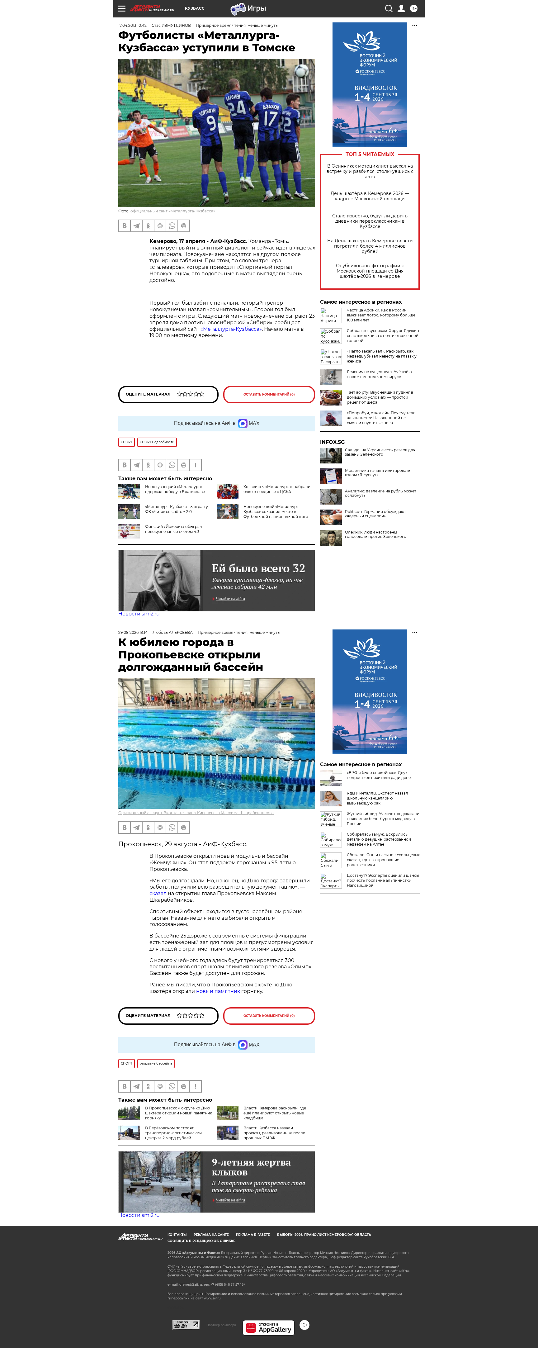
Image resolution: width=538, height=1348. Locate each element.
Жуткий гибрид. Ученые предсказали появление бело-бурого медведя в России (383, 818)
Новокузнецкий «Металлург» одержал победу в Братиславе (175, 489)
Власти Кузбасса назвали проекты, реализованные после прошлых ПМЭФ (274, 1133)
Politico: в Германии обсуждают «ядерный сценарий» (375, 514)
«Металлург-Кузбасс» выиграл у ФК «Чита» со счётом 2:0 (176, 509)
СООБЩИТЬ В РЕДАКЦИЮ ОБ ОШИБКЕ (201, 1241)
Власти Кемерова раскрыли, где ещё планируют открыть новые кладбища (274, 1113)
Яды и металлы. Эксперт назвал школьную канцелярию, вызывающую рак (377, 798)
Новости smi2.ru (139, 614)
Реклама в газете (253, 1235)
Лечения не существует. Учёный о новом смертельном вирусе (379, 374)
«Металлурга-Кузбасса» (231, 329)
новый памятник (218, 991)
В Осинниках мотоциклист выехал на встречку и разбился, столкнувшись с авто (370, 171)
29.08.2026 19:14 (133, 632)
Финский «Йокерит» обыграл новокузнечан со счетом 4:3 (173, 529)
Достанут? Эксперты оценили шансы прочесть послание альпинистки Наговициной (383, 880)
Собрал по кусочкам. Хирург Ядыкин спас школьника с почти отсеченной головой (383, 335)
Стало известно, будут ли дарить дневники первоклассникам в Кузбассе (370, 221)
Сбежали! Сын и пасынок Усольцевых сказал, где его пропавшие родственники (383, 859)
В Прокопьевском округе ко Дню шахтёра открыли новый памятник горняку (178, 1113)
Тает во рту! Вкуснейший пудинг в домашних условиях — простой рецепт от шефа (380, 397)
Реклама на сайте (211, 1235)
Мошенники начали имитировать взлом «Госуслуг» (377, 472)
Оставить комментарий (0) (269, 394)
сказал (158, 893)
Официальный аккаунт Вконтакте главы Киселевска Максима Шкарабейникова (196, 812)
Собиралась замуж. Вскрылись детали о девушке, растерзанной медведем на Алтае (379, 839)
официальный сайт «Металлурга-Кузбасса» (172, 211)
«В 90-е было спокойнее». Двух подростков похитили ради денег (380, 775)
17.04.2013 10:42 (132, 25)
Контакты (177, 1235)
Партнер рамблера (221, 1325)
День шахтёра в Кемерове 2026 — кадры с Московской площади (370, 196)
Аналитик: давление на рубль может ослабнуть (380, 493)
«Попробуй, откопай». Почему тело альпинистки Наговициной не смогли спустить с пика (381, 418)
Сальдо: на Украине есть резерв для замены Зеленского (380, 452)
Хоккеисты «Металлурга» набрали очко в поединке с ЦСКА (276, 489)
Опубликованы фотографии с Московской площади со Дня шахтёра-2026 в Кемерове (370, 271)
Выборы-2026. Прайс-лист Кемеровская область (324, 1235)
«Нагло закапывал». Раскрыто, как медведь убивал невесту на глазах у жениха (382, 356)
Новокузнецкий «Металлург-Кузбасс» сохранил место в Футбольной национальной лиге (275, 511)
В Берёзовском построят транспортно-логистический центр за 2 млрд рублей (173, 1133)
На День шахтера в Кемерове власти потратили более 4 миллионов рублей (370, 246)
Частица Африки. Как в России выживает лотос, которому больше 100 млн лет (381, 315)
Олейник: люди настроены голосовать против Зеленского (375, 534)
